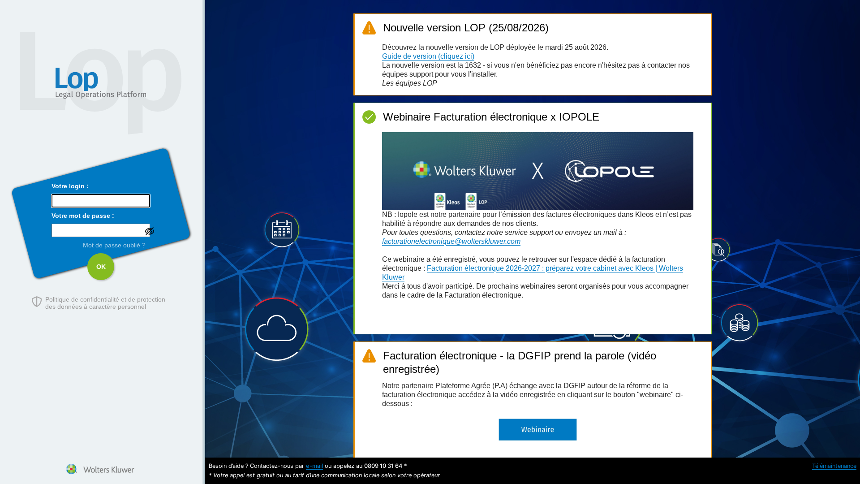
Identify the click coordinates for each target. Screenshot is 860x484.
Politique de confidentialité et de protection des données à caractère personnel (105, 303)
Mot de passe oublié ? (114, 245)
